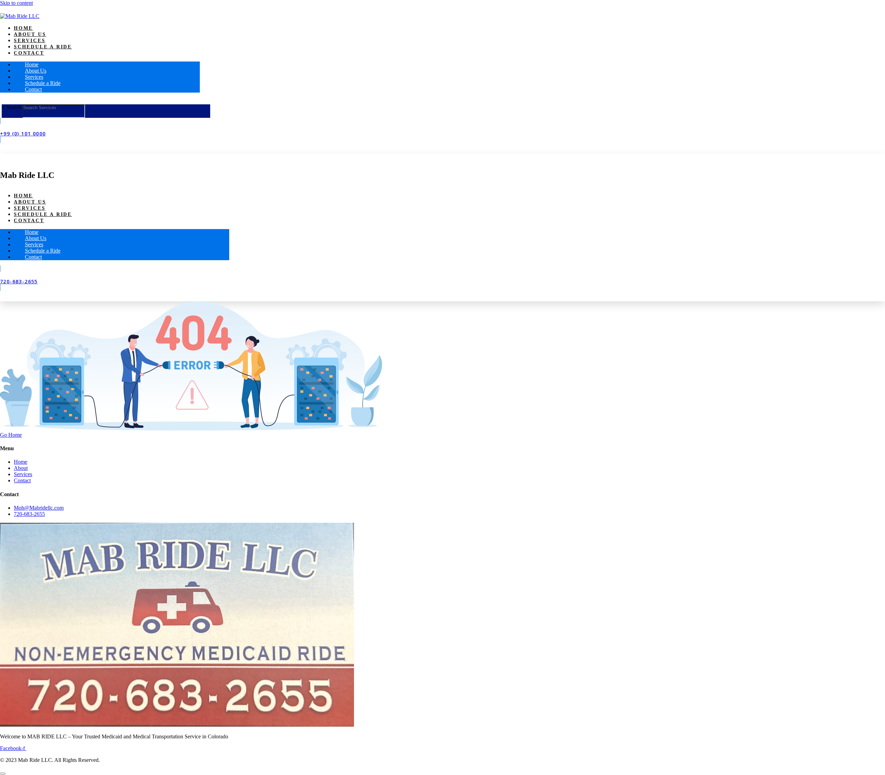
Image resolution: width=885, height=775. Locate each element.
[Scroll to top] (3, 774)
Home (23, 28)
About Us (30, 34)
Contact (29, 53)
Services (29, 40)
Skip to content (16, 3)
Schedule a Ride (43, 46)
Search (13, 107)
